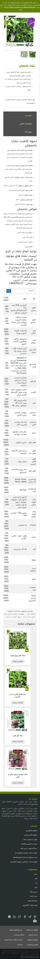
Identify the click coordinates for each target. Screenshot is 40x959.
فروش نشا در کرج (29, 617)
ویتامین (28, 214)
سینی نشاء (33, 892)
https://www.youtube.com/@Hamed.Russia (19, 7)
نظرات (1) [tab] (28, 132)
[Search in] (4, 291)
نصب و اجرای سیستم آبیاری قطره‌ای (25, 857)
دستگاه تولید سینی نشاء (28, 848)
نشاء (28, 614)
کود (36, 878)
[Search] (8, 291)
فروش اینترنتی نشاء (11, 614)
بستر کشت (33, 896)
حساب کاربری (33, 935)
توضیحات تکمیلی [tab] (26, 124)
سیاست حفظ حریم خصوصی (13, 940)
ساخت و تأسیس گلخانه (29, 844)
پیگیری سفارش (32, 940)
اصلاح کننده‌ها (32, 901)
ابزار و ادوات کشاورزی (30, 905)
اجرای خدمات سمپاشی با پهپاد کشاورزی (23, 862)
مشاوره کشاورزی (31, 831)
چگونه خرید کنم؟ (32, 930)
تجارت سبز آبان (11, 617)
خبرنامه (19, 945)
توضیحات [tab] (28, 116)
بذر (36, 883)
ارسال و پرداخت (19, 935)
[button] (7, 18)
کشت (30, 157)
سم (36, 887)
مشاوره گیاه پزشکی (30, 835)
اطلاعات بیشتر (18, 661)
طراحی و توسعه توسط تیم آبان (30, 957)
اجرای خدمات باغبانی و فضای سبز (26, 853)
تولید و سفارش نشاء (30, 839)
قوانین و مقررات (32, 945)
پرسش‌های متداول (15, 930)
